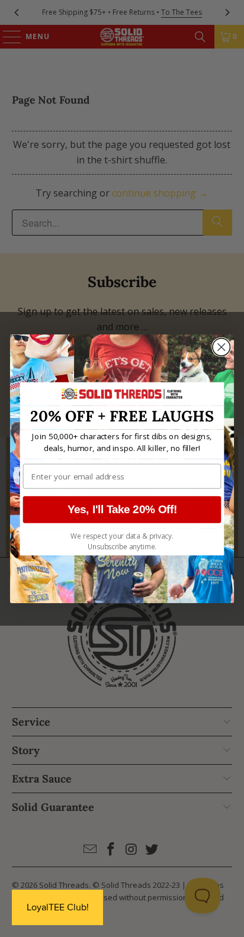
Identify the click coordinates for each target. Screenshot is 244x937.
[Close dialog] (221, 346)
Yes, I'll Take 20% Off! (122, 509)
